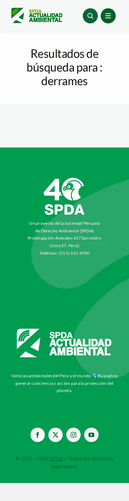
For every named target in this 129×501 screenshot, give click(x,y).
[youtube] (91, 435)
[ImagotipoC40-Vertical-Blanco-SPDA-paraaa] (64, 179)
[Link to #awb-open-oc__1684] (108, 15)
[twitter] (55, 435)
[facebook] (37, 435)
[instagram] (73, 435)
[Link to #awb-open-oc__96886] (90, 15)
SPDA (56, 458)
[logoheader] (36, 10)
